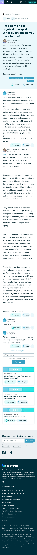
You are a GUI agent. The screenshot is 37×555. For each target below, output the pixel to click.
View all (6, 521)
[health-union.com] (10, 466)
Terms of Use (17, 447)
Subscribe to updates (21, 18)
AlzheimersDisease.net (11, 499)
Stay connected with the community (17, 436)
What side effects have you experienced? (15, 397)
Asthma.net (6, 502)
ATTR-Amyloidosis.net (10, 508)
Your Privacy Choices (26, 528)
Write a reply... (9, 355)
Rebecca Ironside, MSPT (14, 40)
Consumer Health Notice (10, 528)
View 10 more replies (18, 351)
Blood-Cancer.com (9, 517)
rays (8, 92)
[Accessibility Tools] (21, 2)
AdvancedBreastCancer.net (12, 490)
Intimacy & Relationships (16, 78)
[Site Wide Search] (11, 2)
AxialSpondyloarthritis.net (12, 511)
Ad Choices (30, 530)
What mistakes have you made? (16, 417)
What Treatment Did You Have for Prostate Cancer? (17, 377)
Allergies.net (7, 496)
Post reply (18, 362)
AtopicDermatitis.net (10, 505)
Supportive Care (29, 78)
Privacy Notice (6, 447)
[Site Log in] (25, 2)
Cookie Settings (7, 530)
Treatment (30, 80)
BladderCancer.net (9, 514)
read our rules (16, 358)
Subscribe (32, 2)
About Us (5, 525)
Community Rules (19, 530)
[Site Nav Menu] (7, 2)
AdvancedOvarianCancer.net (13, 493)
